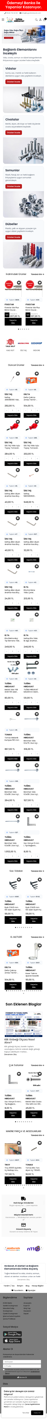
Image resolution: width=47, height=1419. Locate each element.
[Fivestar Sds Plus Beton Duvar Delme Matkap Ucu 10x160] (34, 288)
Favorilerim (18, 1290)
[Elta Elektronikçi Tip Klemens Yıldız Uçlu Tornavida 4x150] (12, 620)
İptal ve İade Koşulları (11, 1316)
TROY (7, 1164)
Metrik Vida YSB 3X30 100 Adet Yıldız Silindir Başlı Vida (12, 690)
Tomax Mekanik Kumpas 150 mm (12, 739)
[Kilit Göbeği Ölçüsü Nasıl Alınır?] (23, 1024)
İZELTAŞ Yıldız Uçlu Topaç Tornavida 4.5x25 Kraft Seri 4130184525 (31, 446)
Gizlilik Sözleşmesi (10, 1305)
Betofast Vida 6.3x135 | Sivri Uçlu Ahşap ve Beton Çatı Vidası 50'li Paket (31, 793)
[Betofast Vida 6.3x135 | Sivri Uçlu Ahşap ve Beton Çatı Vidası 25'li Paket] (12, 771)
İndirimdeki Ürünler (16, 274)
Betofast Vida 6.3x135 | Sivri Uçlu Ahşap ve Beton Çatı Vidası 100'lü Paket (12, 844)
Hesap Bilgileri (37, 1285)
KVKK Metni (7, 1303)
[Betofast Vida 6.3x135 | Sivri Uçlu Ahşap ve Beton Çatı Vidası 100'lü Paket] (12, 822)
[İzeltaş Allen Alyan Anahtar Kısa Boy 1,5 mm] (12, 572)
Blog (28, 1285)
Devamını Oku (10, 1054)
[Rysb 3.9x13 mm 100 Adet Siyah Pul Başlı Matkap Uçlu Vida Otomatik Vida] (13, 885)
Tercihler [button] (25, 1413)
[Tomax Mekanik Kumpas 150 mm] (12, 719)
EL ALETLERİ (16, 937)
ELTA (26, 587)
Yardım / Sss (9, 1285)
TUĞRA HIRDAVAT (10, 685)
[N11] (34, 1249)
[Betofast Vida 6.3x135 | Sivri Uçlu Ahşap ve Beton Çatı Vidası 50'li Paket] (31, 771)
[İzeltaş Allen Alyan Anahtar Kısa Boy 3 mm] (12, 475)
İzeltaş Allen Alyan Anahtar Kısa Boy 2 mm (31, 543)
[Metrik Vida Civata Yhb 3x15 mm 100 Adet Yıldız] (34, 1079)
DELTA (27, 394)
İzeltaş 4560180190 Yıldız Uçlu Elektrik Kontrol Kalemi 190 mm (12, 398)
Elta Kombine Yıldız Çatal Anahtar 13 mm (30, 591)
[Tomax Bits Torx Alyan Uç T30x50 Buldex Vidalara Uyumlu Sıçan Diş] (34, 1148)
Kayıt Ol (27, 1305)
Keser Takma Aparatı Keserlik (32, 974)
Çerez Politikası (9, 1319)
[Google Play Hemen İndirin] (12, 1334)
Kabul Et (37, 1413)
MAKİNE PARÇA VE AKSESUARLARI (23, 1131)
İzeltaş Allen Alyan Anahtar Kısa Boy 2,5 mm (12, 543)
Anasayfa (27, 1303)
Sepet (26, 1313)
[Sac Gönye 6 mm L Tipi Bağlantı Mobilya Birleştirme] (31, 822)
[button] (3, 19)
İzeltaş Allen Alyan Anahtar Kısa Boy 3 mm (12, 495)
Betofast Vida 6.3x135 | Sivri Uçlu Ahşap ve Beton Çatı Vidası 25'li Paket (12, 793)
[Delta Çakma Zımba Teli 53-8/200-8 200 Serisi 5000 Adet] (31, 379)
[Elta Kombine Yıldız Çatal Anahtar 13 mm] (31, 572)
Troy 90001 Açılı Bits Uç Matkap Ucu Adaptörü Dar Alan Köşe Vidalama (13, 1169)
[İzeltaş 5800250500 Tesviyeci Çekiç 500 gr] (31, 475)
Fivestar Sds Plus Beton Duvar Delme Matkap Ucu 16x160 (13, 308)
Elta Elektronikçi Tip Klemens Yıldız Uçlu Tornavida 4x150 (12, 639)
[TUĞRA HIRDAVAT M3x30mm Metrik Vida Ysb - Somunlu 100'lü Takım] (31, 668)
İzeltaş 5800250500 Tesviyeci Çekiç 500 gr (30, 495)
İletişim (20, 1285)
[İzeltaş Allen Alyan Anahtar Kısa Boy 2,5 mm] (12, 523)
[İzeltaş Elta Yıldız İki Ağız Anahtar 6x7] (31, 620)
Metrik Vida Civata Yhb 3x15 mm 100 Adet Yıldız (33, 1103)
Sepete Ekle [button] (13, 321)
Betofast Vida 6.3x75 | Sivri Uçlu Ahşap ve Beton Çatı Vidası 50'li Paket (31, 742)
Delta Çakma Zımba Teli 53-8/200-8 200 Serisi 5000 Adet (31, 398)
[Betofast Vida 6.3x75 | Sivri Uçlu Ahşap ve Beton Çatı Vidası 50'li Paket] (31, 719)
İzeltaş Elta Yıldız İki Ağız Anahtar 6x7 (31, 639)
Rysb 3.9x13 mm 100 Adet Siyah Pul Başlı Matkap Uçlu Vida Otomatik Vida (12, 908)
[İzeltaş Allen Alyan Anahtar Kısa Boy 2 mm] (31, 523)
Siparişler (31, 1290)
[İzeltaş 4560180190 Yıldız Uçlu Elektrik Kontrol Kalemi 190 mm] (12, 379)
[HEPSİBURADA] (13, 1249)
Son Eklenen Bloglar (23, 1004)
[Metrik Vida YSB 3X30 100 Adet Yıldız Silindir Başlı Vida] (12, 668)
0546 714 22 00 (12, 13)
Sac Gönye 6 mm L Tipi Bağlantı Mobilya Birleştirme (31, 844)
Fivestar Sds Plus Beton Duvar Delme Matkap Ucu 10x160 (34, 308)
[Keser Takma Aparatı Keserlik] (34, 951)
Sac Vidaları (16, 870)
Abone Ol (23, 1377)
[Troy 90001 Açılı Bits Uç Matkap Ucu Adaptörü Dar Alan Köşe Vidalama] (13, 1148)
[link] (23, 5)
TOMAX (8, 734)
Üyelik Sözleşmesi (10, 1313)
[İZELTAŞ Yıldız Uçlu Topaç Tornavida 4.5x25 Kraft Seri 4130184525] (31, 427)
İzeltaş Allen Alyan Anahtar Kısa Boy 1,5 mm (12, 591)
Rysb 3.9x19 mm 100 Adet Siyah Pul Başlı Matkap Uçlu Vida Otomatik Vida (33, 908)
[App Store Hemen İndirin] (12, 1340)
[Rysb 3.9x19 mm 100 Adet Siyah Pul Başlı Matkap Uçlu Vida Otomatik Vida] (34, 885)
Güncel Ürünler (16, 365)
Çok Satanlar (16, 1065)
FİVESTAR (9, 304)
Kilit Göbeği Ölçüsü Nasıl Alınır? (19, 1041)
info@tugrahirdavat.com (31, 13)
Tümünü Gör (36, 274)
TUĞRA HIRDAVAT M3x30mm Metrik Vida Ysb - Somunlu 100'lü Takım (31, 690)
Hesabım (27, 1311)
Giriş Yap (27, 1308)
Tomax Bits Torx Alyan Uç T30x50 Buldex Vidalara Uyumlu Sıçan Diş (33, 1169)
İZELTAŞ (8, 394)
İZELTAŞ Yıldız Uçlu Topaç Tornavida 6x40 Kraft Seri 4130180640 (12, 446)
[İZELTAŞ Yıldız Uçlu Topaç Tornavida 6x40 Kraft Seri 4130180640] (12, 427)
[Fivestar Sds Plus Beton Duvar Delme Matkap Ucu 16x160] (13, 288)
